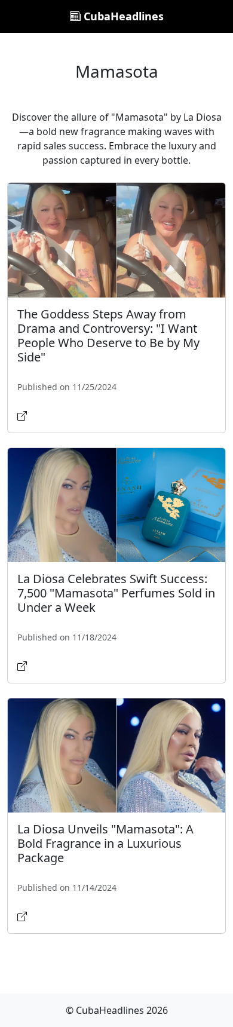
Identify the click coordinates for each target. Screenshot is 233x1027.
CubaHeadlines (122, 16)
